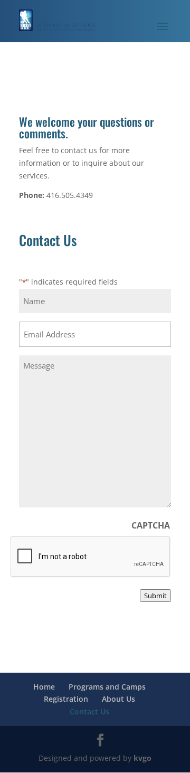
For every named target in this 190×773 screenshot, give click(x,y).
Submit (155, 595)
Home (44, 687)
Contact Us (89, 711)
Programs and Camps (107, 687)
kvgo (142, 758)
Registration (66, 699)
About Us (118, 699)
